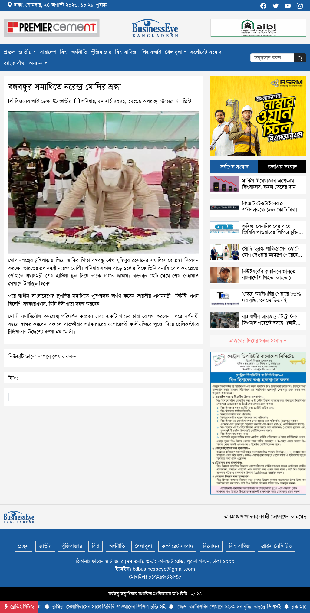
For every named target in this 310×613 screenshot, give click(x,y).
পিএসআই (151, 52)
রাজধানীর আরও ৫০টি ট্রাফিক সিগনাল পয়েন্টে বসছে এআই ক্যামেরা (269, 322)
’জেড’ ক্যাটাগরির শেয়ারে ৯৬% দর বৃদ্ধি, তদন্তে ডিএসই (271, 296)
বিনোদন (211, 546)
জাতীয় (24, 52)
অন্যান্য (36, 63)
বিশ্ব (64, 52)
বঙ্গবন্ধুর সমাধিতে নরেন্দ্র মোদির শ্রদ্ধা (64, 86)
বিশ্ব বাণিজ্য (126, 52)
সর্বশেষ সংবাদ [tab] (234, 166)
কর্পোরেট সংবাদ (206, 52)
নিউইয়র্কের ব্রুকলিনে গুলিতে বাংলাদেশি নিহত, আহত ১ (268, 274)
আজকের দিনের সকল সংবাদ (255, 340)
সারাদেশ (48, 52)
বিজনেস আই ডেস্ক (32, 101)
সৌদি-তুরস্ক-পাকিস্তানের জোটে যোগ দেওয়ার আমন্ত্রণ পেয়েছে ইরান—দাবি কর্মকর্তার (270, 254)
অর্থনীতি (79, 52)
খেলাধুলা (173, 52)
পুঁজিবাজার (101, 52)
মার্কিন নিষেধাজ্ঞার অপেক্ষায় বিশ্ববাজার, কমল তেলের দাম (269, 183)
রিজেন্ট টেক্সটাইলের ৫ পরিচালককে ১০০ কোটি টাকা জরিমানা (269, 209)
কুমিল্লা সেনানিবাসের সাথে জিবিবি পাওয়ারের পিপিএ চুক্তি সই (270, 232)
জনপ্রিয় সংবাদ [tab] (282, 166)
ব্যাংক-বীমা (14, 63)
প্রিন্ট (186, 101)
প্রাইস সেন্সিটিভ (276, 546)
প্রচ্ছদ (9, 52)
